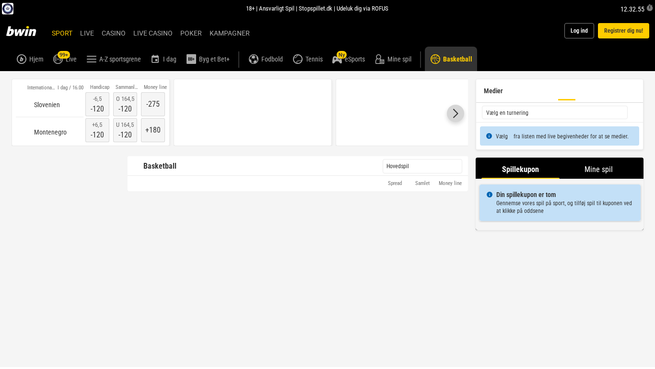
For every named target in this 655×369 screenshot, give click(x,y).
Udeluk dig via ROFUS (362, 8)
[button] (455, 114)
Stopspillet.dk (315, 8)
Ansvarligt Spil (276, 8)
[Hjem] (27, 30)
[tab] (520, 168)
